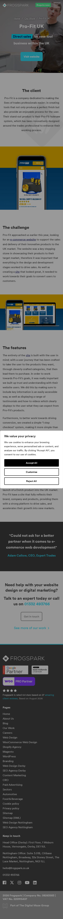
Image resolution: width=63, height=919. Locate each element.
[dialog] (31, 459)
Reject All (31, 481)
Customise (31, 472)
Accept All (31, 462)
